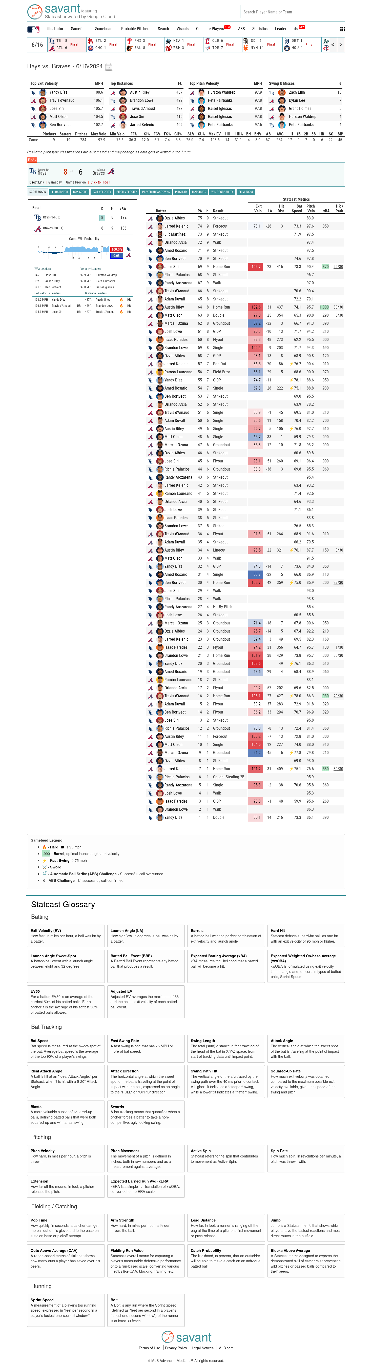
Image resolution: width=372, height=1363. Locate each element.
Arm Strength (122, 1220)
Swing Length (203, 1040)
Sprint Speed (42, 1299)
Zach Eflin (297, 92)
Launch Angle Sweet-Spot (53, 955)
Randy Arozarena (178, 282)
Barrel (59, 853)
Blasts (36, 1106)
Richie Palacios (177, 274)
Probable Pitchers (135, 28)
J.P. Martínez (174, 234)
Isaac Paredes (176, 339)
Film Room (246, 192)
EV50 (35, 991)
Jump (276, 1220)
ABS (241, 28)
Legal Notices (203, 1347)
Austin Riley (140, 92)
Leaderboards (289, 28)
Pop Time (39, 1220)
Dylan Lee (297, 100)
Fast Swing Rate (125, 1040)
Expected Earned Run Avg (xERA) (140, 1181)
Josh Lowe (173, 331)
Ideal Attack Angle (46, 1070)
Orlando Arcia (175, 242)
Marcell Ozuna (176, 323)
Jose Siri (57, 108)
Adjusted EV (121, 991)
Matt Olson (59, 116)
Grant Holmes (300, 108)
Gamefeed (79, 28)
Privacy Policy (176, 1347)
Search (163, 28)
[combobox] (292, 11)
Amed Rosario (175, 250)
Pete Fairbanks (220, 100)
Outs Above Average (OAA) (54, 1250)
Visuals (183, 28)
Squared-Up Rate (286, 1070)
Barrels (197, 930)
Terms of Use (150, 1347)
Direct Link (37, 182)
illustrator (55, 28)
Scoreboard (104, 28)
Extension (39, 1181)
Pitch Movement (125, 1150)
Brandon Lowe (141, 100)
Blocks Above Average (290, 1250)
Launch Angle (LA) (127, 930)
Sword (55, 866)
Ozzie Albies (174, 218)
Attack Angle (282, 1040)
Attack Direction (125, 1070)
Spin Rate (279, 1150)
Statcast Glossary (63, 903)
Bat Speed (40, 1040)
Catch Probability (206, 1250)
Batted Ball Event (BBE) (131, 955)
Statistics (259, 28)
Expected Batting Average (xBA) (219, 955)
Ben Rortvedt (60, 124)
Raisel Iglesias (220, 108)
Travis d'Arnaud (62, 100)
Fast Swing (60, 860)
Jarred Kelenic (142, 124)
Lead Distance (203, 1220)
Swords (117, 1106)
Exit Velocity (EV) (46, 930)
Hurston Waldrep (221, 92)
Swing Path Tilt (204, 1070)
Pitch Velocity (43, 1150)
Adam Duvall (174, 299)
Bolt (114, 1299)
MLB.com (226, 1347)
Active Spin (201, 1150)
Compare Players (210, 28)
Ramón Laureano (178, 372)
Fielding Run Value (127, 1250)
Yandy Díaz (58, 92)
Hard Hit (57, 846)
